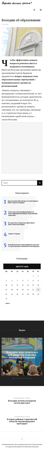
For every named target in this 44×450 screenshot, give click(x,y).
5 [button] (20, 378)
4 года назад (5, 24)
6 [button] (22, 378)
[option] (22, 357)
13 (22, 285)
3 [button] (16, 378)
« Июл (7, 303)
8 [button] (25, 378)
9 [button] (27, 378)
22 (33, 290)
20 (23, 290)
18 (12, 290)
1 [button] (13, 378)
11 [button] (31, 378)
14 (28, 285)
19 (17, 290)
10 (6, 285)
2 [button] (14, 378)
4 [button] (18, 378)
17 (6, 290)
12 (17, 285)
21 (28, 290)
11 (11, 285)
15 (33, 285)
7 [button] (24, 378)
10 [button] (29, 378)
